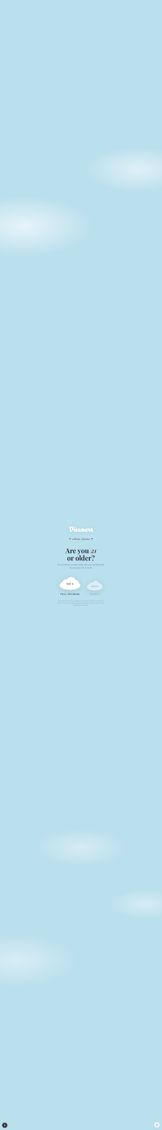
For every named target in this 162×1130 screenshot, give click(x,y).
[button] (5, 1125)
